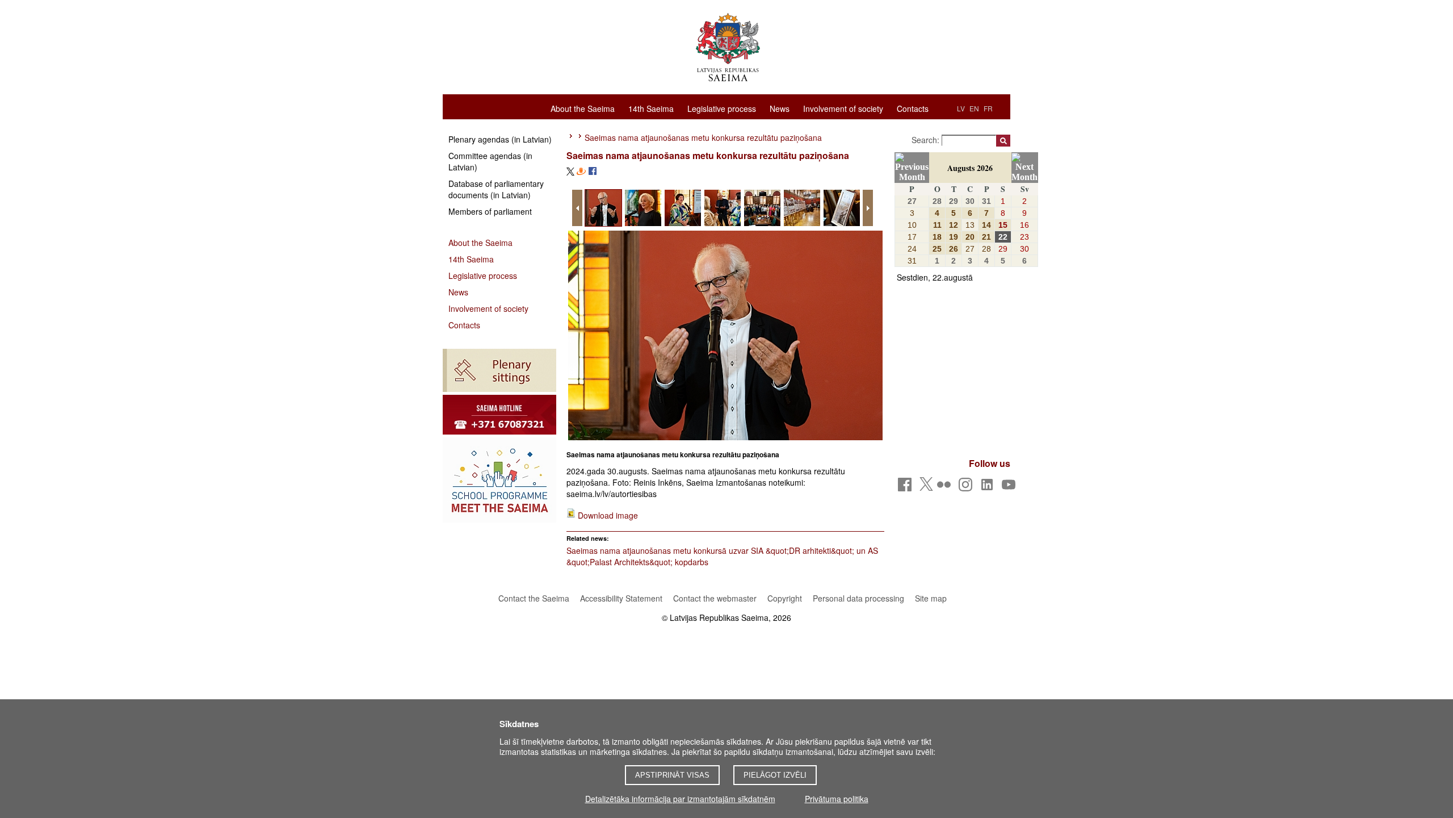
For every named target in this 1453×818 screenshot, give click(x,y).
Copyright (784, 598)
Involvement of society (843, 108)
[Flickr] (946, 488)
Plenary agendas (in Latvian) (500, 139)
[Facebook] (907, 488)
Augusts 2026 (970, 168)
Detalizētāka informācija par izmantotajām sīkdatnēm (680, 798)
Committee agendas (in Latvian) (490, 161)
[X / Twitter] (926, 487)
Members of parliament (490, 211)
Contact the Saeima (533, 598)
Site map (931, 598)
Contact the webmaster (715, 598)
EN (974, 108)
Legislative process (721, 108)
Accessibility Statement (621, 598)
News (780, 108)
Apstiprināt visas (672, 775)
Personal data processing (858, 598)
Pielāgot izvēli (775, 775)
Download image (608, 515)
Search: (927, 139)
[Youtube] (1010, 488)
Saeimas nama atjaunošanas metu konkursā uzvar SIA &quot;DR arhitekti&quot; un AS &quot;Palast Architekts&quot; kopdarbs (722, 556)
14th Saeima (651, 108)
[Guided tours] (499, 415)
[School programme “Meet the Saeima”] (499, 480)
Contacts (913, 108)
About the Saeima (583, 108)
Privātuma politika (836, 798)
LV (961, 108)
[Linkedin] (989, 488)
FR (988, 108)
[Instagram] (967, 488)
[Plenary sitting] (499, 370)
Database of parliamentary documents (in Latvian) (496, 189)
